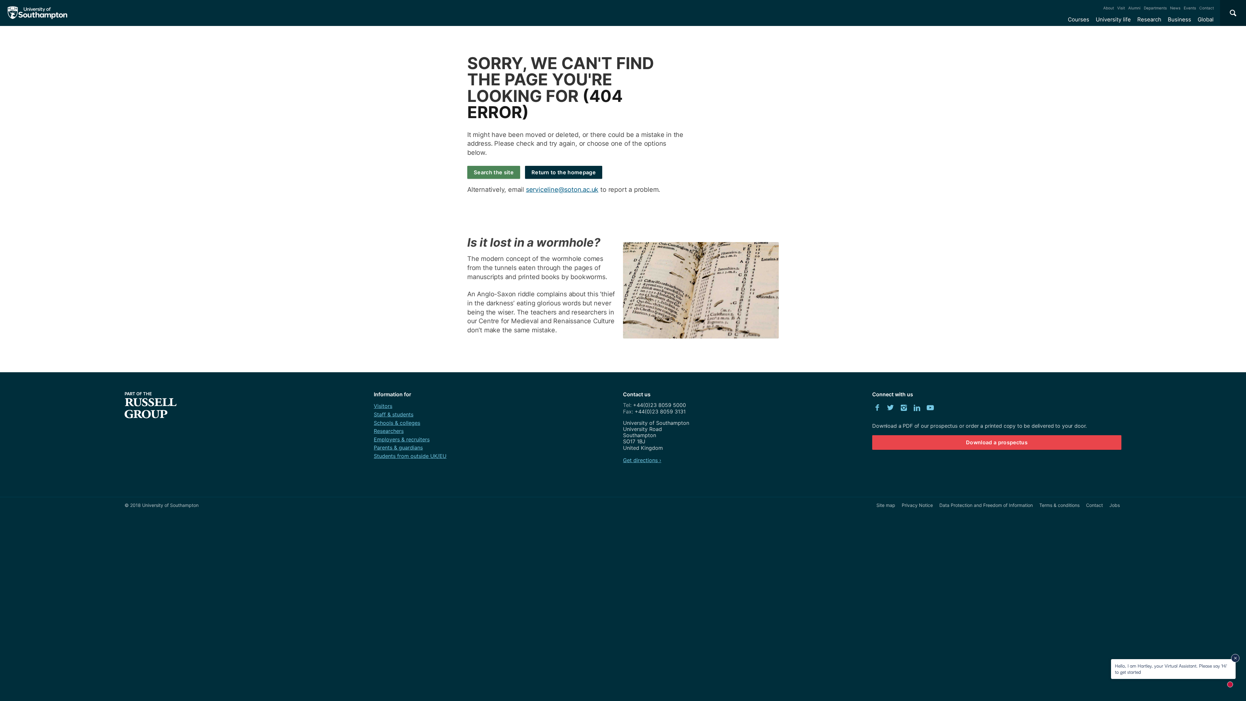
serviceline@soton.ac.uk (562, 189)
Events (1190, 8)
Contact (1206, 8)
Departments (1155, 8)
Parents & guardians (398, 447)
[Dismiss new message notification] (1235, 658)
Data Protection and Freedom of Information (986, 505)
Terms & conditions (1059, 505)
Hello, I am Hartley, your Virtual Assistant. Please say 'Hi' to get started (1171, 668)
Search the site (494, 172)
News (1175, 8)
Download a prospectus (997, 442)
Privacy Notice (917, 505)
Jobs (1114, 505)
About (1108, 8)
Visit (1121, 8)
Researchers (389, 431)
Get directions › (642, 460)
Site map (885, 505)
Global (1206, 19)
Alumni (1134, 8)
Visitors (383, 406)
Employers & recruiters (402, 439)
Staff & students (393, 414)
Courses (1078, 19)
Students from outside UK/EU (410, 456)
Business (1179, 19)
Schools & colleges (397, 423)
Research (1149, 19)
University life (1113, 19)
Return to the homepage (563, 172)
